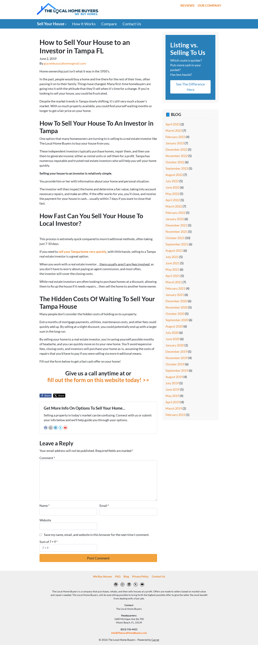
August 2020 (174, 326)
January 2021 (175, 295)
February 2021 (175, 288)
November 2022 (177, 156)
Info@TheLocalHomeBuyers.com (129, 632)
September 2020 (177, 320)
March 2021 (174, 282)
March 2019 (174, 408)
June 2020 (173, 339)
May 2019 (172, 396)
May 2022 (172, 194)
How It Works (84, 24)
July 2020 (172, 333)
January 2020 (175, 345)
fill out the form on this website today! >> (98, 380)
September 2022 (177, 168)
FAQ (117, 576)
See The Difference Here (190, 86)
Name (44, 505)
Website (45, 520)
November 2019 (177, 358)
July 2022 (172, 181)
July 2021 (172, 257)
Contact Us (132, 24)
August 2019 (174, 377)
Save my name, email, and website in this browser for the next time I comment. (96, 535)
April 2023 (173, 124)
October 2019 (175, 364)
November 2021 (177, 231)
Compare (109, 24)
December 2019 (176, 351)
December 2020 (176, 301)
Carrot (155, 639)
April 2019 (173, 402)
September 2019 (177, 370)
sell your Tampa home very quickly (82, 251)
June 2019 (173, 389)
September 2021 (177, 244)
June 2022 (173, 187)
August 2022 (174, 175)
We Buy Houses (102, 576)
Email (104, 505)
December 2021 (176, 225)
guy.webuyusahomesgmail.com (65, 63)
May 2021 (172, 269)
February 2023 (175, 137)
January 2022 (175, 219)
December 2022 (176, 149)
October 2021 (175, 238)
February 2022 (175, 213)
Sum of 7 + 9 (48, 542)
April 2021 (173, 276)
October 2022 (175, 162)
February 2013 (175, 415)
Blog (126, 576)
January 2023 (175, 143)
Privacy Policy (140, 576)
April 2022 (173, 200)
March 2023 (174, 130)
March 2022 (174, 206)
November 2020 (177, 307)
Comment (47, 458)
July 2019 (172, 383)
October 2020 (175, 314)
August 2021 (174, 250)
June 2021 (173, 263)
